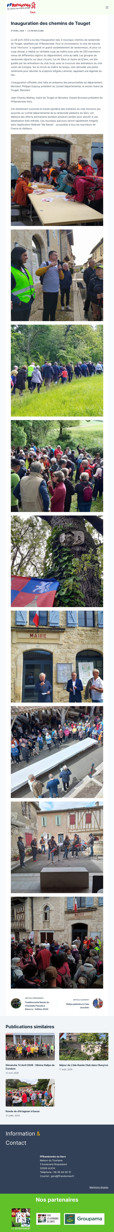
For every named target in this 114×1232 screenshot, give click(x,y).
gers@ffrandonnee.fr (62, 1176)
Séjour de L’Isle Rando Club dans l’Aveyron (83, 1065)
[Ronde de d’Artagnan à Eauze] (30, 1093)
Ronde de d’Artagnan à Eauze (23, 1111)
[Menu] (107, 7)
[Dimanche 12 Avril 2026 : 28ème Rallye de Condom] (30, 1046)
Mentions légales (99, 1187)
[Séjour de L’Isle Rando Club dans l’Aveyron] (83, 1046)
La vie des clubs (35, 31)
